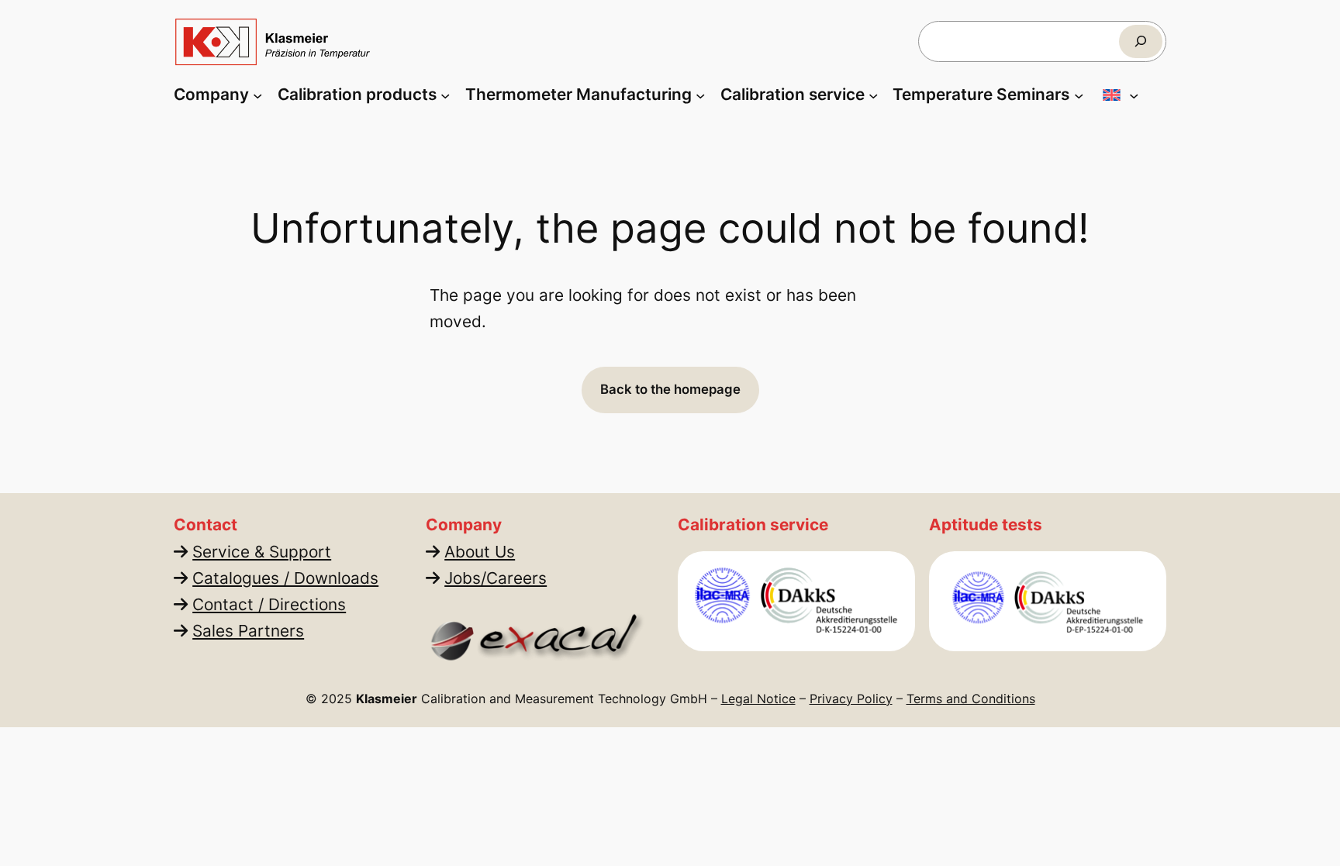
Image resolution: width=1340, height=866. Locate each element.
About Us (479, 551)
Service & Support (261, 551)
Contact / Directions (269, 604)
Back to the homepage (670, 389)
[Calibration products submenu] (445, 94)
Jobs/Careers (495, 578)
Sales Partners (248, 630)
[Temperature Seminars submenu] (1078, 94)
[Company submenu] (257, 94)
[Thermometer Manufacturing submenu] (700, 94)
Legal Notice (758, 698)
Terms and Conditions (971, 698)
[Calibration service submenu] (873, 94)
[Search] (1140, 41)
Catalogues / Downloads (285, 578)
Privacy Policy (851, 698)
